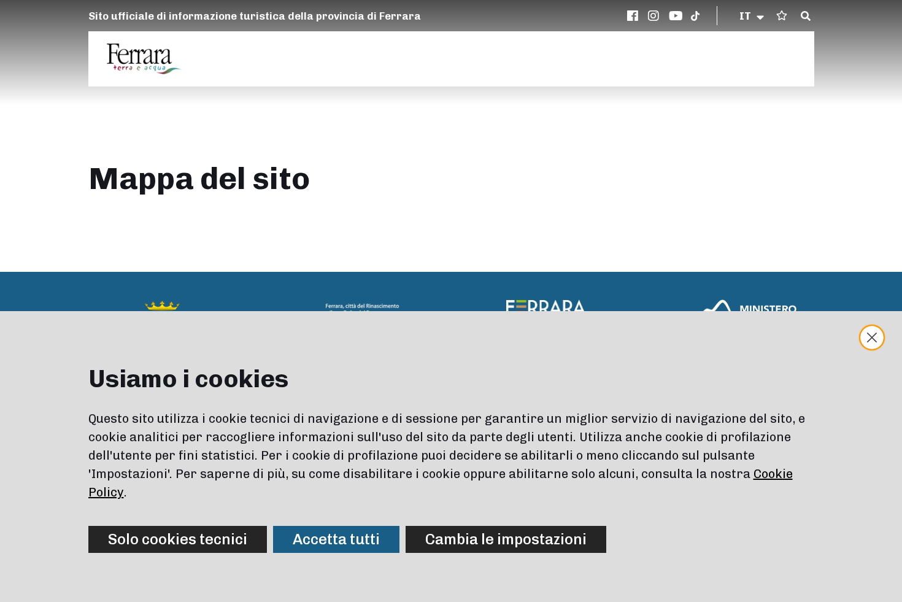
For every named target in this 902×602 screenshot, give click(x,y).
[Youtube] (676, 16)
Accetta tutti (336, 539)
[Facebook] (634, 16)
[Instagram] (655, 16)
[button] (752, 16)
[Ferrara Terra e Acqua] (150, 59)
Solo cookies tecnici (177, 539)
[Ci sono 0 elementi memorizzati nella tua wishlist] (781, 15)
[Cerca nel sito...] (805, 16)
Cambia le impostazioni (506, 539)
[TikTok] (695, 16)
